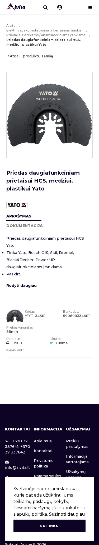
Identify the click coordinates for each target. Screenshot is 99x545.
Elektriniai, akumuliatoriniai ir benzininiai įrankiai (44, 30)
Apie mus (43, 441)
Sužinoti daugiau (67, 514)
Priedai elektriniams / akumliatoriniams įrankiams (45, 35)
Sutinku (49, 526)
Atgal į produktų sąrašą (31, 56)
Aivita (10, 26)
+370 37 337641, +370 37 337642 (17, 447)
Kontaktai (43, 450)
